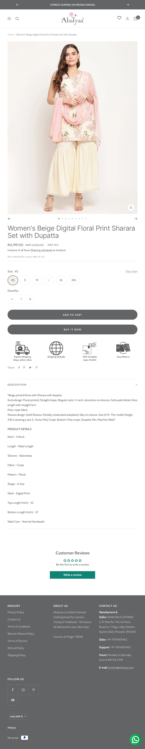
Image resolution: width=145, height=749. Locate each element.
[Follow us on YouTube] (13, 700)
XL (61, 280)
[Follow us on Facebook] (13, 690)
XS (13, 280)
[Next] (135, 218)
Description (17, 384)
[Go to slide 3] (65, 218)
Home (11, 34)
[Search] (17, 18)
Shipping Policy (17, 655)
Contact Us (14, 619)
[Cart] (135, 18)
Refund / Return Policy (21, 633)
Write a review (72, 575)
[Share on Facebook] (19, 367)
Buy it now (72, 329)
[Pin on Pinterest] (24, 367)
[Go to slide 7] (79, 218)
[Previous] (9, 218)
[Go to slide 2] (62, 218)
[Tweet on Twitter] (30, 367)
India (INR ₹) (16, 716)
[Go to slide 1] (58, 218)
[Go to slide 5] (72, 218)
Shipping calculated (41, 250)
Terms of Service (17, 641)
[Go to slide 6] (75, 218)
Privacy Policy (16, 612)
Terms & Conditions (19, 626)
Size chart (131, 271)
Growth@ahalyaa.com (121, 667)
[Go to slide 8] (82, 218)
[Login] (127, 18)
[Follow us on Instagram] (23, 690)
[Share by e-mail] (36, 367)
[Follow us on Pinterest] (33, 690)
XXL (74, 280)
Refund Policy (16, 648)
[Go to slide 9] (86, 218)
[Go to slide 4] (69, 218)
